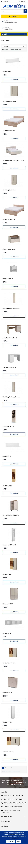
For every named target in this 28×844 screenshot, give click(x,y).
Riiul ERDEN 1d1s (7, 722)
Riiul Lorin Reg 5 (7, 574)
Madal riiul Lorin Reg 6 (9, 663)
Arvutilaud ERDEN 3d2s (9, 367)
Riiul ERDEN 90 (7, 72)
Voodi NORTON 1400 (9, 219)
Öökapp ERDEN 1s (8, 279)
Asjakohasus (14, 46)
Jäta (18, 841)
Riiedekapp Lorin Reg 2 (9, 190)
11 (11, 767)
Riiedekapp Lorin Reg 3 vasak (11, 397)
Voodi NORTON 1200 (9, 131)
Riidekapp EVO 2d (8, 604)
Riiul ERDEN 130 (7, 456)
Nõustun (11, 841)
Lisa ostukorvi (14, 79)
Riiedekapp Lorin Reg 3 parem (11, 308)
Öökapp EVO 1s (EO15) (9, 249)
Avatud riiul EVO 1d (8, 426)
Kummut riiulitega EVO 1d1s (11, 515)
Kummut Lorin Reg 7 (8, 752)
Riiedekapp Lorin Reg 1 (9, 101)
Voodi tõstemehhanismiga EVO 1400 (13, 160)
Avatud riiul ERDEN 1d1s (9, 545)
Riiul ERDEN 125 (7, 633)
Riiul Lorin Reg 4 (7, 485)
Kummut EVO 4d (7, 692)
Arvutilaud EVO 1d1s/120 (10, 338)
